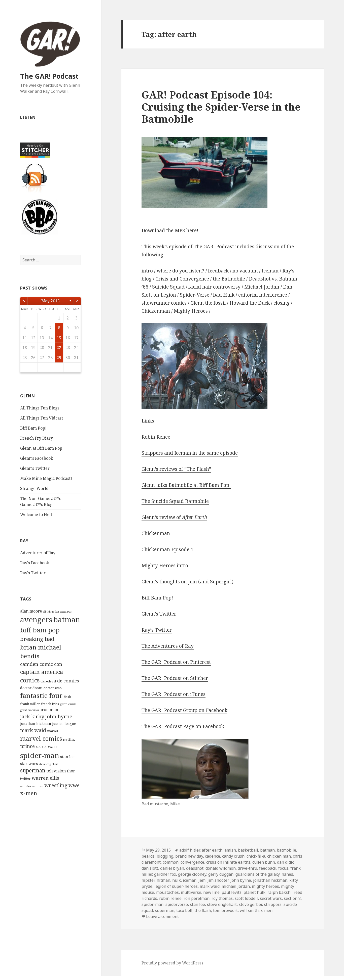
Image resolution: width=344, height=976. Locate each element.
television (56, 771)
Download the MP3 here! (170, 230)
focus (283, 868)
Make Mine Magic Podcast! (46, 478)
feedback (267, 868)
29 (59, 357)
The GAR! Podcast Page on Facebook (183, 726)
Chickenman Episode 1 (167, 549)
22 (59, 347)
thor (71, 771)
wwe (74, 785)
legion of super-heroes (176, 886)
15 (59, 338)
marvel (52, 731)
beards (148, 856)
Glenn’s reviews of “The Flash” (176, 469)
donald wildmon (220, 868)
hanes (287, 874)
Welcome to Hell (36, 514)
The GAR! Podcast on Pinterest (176, 662)
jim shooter (218, 880)
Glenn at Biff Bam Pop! (42, 448)
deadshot (194, 868)
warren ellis (45, 778)
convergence (192, 862)
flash (67, 697)
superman (32, 770)
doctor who (53, 688)
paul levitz (232, 892)
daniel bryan (172, 868)
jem (201, 880)
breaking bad (37, 638)
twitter (25, 778)
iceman (189, 880)
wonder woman (31, 786)
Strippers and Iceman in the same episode (190, 453)
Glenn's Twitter (35, 468)
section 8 (292, 898)
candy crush (233, 856)
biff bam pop (40, 630)
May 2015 (50, 301)
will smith (249, 910)
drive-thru (247, 868)
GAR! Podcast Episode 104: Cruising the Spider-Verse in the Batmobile (221, 106)
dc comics (68, 681)
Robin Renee (156, 437)
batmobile (286, 850)
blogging (165, 856)
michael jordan (236, 886)
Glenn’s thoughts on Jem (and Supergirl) (187, 581)
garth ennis (68, 704)
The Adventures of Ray (168, 646)
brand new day (189, 856)
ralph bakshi (279, 892)
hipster (148, 880)
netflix (69, 739)
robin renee (170, 898)
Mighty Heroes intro (165, 565)
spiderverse (176, 904)
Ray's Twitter (33, 573)
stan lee (67, 756)
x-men (28, 793)
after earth (212, 850)
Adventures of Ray (37, 552)
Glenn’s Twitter (159, 614)
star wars (29, 763)
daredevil (48, 681)
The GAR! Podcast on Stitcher (175, 678)
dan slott (150, 868)
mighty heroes (265, 886)
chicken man (279, 856)
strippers (273, 904)
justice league (64, 723)
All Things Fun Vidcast (41, 418)
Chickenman (156, 533)
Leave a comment (162, 916)
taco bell (184, 910)
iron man (49, 709)
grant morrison (30, 710)
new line (211, 892)
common (171, 862)
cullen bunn (263, 862)
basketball (248, 850)
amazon (66, 611)
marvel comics (41, 738)
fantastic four (41, 695)
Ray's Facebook (34, 563)
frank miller (30, 704)
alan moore (31, 611)
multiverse (191, 892)
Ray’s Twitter (157, 630)
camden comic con (41, 664)
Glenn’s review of (174, 517)
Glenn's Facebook (36, 458)
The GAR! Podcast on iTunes (173, 694)
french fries (50, 704)
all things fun (51, 611)
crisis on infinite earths (228, 862)
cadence (212, 856)
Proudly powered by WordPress (172, 963)
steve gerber (250, 904)
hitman (163, 880)
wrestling (55, 785)
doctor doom (31, 687)
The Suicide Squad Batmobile (175, 501)
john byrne (58, 716)
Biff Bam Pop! (33, 428)
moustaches (167, 892)
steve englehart (48, 764)
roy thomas (222, 898)
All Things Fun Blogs (39, 408)
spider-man (39, 755)
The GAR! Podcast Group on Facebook (184, 710)
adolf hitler (189, 850)
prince (27, 746)
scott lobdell (246, 898)
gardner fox (165, 874)
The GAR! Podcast (49, 76)
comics (30, 680)
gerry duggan (220, 874)
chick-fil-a (256, 856)
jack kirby (32, 716)
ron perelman (197, 898)
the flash (202, 910)
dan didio (285, 862)
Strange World (34, 488)
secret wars (46, 746)
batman (66, 620)
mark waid (33, 730)
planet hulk (254, 892)
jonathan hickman (35, 723)
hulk (176, 880)
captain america (41, 672)
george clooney (192, 874)
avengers (36, 620)
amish (230, 850)
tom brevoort (225, 910)
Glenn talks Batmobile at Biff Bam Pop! (186, 485)
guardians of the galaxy (257, 874)
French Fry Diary (36, 438)
